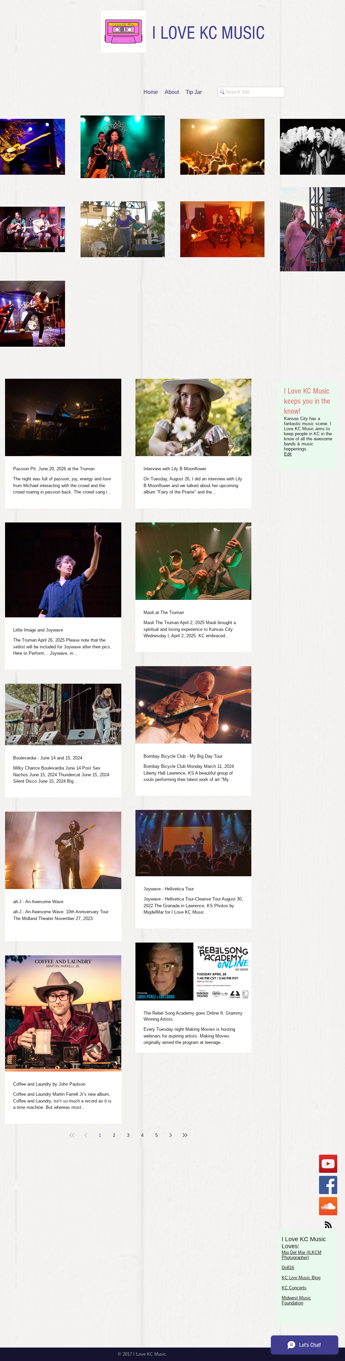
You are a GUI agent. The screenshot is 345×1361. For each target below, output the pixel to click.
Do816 (288, 1267)
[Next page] (171, 1135)
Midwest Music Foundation (296, 1300)
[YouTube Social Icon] (328, 1164)
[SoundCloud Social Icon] (328, 1206)
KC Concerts (294, 1287)
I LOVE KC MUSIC (208, 33)
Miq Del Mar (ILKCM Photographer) (301, 1255)
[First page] (72, 1135)
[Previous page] (86, 1135)
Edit (288, 453)
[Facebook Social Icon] (328, 1185)
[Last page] (185, 1135)
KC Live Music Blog (301, 1277)
